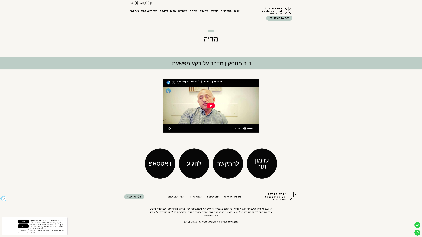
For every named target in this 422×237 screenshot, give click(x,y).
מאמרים (182, 11)
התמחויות (226, 11)
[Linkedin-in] (141, 3)
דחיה (23, 226)
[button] (3, 198)
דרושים (164, 11)
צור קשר (134, 11)
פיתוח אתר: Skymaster (211, 215)
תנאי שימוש (213, 196)
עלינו (237, 11)
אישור (23, 221)
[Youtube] (136, 3)
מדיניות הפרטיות (41, 230)
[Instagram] (150, 3)
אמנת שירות (195, 196)
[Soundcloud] (132, 3)
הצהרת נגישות (149, 11)
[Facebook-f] (145, 3)
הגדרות (23, 231)
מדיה (173, 11)
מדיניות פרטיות (232, 196)
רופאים (214, 11)
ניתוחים (204, 11)
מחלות (193, 11)
